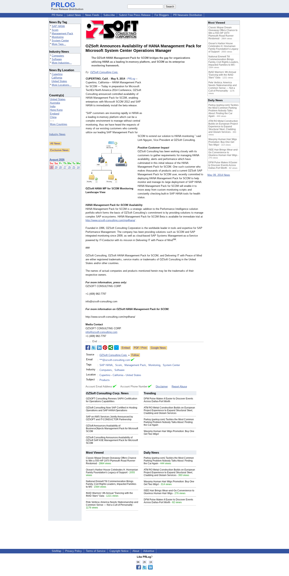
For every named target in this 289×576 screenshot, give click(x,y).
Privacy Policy (73, 550)
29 (56, 167)
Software (57, 59)
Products (104, 380)
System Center (60, 40)
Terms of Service (95, 550)
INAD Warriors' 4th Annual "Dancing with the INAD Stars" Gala (222, 75)
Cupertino (57, 74)
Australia (55, 102)
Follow (135, 355)
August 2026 (57, 159)
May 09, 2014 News (218, 174)
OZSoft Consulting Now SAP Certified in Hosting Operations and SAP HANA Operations (111, 409)
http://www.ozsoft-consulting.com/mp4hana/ (110, 220)
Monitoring (58, 37)
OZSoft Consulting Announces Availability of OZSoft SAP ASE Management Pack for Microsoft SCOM (112, 440)
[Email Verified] (132, 360)
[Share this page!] (144, 568)
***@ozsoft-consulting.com (114, 360)
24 (78, 167)
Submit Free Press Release (134, 15)
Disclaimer (162, 386)
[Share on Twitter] (93, 347)
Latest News (74, 15)
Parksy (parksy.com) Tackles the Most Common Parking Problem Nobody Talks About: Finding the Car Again (169, 422)
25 (73, 167)
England (54, 113)
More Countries (58, 124)
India (52, 106)
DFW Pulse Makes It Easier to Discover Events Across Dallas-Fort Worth (168, 400)
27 (65, 167)
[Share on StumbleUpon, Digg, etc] (110, 347)
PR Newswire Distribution (187, 15)
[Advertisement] (173, 105)
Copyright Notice (119, 550)
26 (69, 167)
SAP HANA (58, 26)
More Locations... (62, 84)
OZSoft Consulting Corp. (104, 72)
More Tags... (59, 44)
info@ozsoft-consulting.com (101, 332)
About (136, 550)
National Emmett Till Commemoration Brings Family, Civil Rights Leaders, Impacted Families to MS (111, 484)
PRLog (131, 78)
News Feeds (92, 15)
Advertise (148, 550)
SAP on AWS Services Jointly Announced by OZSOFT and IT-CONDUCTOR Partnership (109, 418)
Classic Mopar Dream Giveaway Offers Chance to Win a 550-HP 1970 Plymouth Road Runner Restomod (111, 461)
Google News (158, 347)
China (53, 117)
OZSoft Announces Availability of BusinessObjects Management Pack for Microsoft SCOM (112, 428)
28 (60, 167)
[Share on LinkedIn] (99, 347)
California (57, 77)
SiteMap (56, 550)
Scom (55, 29)
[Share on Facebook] (88, 347)
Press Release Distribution (67, 9)
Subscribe (109, 15)
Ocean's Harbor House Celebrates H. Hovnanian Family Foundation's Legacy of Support (112, 471)
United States (59, 81)
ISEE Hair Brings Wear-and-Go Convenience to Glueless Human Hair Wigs (169, 492)
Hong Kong (56, 109)
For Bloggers (162, 15)
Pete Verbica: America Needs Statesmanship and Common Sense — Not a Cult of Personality (112, 503)
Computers (58, 55)
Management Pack (62, 33)
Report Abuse (179, 386)
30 (51, 167)
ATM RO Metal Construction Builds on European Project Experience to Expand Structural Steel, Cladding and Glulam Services (169, 410)
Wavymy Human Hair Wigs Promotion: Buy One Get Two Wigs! (222, 142)
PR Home (57, 15)
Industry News (57, 134)
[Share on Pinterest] (105, 347)
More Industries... (62, 62)
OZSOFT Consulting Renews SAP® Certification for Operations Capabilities (111, 400)
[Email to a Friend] (116, 347)
